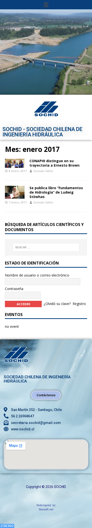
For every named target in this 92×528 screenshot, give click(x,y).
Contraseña (14, 288)
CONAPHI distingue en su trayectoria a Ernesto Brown (54, 163)
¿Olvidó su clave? (57, 303)
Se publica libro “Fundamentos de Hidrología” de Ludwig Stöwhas (56, 192)
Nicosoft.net (46, 509)
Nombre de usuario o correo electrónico (37, 275)
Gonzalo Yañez (43, 171)
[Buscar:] (46, 247)
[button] (46, 4)
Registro (79, 303)
